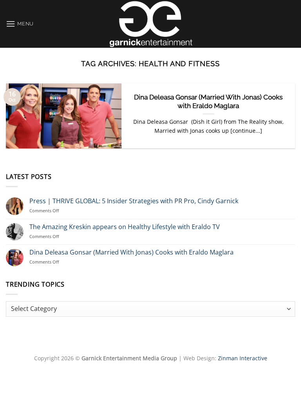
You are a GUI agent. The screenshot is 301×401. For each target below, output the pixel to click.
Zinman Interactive (242, 358)
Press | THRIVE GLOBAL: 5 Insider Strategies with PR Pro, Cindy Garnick (133, 201)
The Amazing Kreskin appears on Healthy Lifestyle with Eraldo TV (124, 227)
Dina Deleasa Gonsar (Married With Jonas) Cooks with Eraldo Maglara (208, 101)
